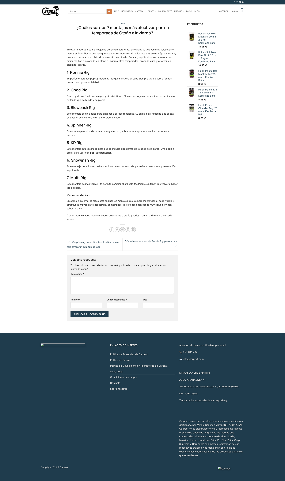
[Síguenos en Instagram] (237, 2)
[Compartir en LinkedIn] (133, 229)
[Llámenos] (243, 2)
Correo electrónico (117, 299)
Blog (197, 11)
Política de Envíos (120, 360)
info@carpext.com (193, 359)
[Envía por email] (122, 229)
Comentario (77, 274)
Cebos (151, 11)
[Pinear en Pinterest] (127, 229)
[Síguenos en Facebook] (234, 2)
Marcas (178, 11)
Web (145, 299)
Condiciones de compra (123, 377)
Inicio (116, 11)
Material (139, 11)
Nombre (75, 299)
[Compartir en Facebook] (111, 229)
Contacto (115, 382)
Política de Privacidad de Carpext (129, 354)
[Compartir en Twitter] (117, 229)
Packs (189, 11)
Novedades (127, 11)
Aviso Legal (116, 371)
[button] (223, 11)
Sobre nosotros (118, 388)
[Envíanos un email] (240, 2)
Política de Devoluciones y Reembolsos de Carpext (138, 365)
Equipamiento (165, 11)
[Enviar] (109, 11)
